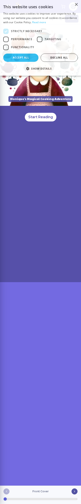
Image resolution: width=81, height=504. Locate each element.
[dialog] (40, 38)
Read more (39, 22)
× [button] (76, 4)
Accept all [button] (21, 57)
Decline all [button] (59, 57)
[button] (40, 68)
